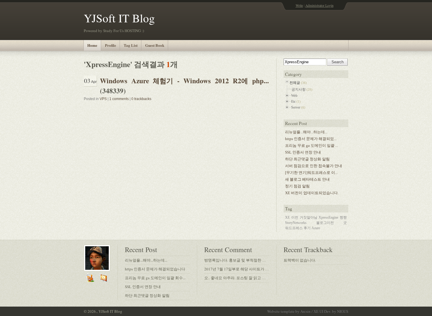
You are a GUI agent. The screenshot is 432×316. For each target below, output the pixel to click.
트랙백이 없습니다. (300, 260)
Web (294, 96)
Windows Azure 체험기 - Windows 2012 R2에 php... (184, 81)
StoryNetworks (296, 223)
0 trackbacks (141, 99)
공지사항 (299, 89)
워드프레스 (294, 228)
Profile (110, 45)
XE (287, 217)
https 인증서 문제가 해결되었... (310, 139)
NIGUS (342, 311)
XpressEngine (328, 217)
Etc (293, 101)
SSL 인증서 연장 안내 (303, 152)
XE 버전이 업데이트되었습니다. (312, 193)
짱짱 (343, 217)
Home (92, 45)
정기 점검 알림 (297, 186)
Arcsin (305, 311)
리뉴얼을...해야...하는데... (306, 132)
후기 (307, 228)
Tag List (131, 45)
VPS (103, 99)
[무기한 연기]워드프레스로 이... (311, 172)
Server (295, 107)
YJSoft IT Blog (119, 18)
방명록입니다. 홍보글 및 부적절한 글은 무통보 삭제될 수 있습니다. (260, 260)
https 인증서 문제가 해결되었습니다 (155, 269)
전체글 (294, 83)
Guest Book (154, 45)
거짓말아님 (308, 217)
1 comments (119, 99)
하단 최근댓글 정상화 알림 (307, 159)
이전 (294, 217)
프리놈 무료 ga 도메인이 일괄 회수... (155, 277)
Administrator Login (319, 5)
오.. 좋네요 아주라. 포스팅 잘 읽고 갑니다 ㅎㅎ (243, 277)
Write (299, 5)
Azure (316, 228)
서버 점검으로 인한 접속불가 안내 (313, 166)
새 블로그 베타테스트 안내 (307, 179)
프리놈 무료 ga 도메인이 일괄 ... (311, 145)
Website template (280, 311)
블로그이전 (325, 223)
